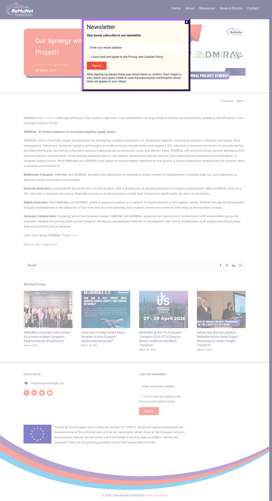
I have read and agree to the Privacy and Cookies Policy (127, 57)
